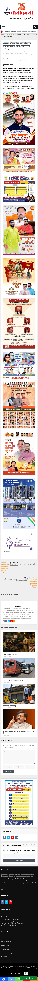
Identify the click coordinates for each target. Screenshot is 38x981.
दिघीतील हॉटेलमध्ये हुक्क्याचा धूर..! (10, 654)
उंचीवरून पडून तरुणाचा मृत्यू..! (10, 706)
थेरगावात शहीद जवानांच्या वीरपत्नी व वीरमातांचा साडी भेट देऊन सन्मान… (22, 565)
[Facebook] (4, 93)
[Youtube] (12, 93)
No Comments (28, 53)
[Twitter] (7, 93)
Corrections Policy (6, 949)
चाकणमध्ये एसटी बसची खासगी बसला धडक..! (13, 680)
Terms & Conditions (6, 941)
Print (28, 55)
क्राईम (5, 53)
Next (24, 577)
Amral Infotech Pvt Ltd (24, 968)
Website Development (8, 968)
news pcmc (11, 52)
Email (33, 55)
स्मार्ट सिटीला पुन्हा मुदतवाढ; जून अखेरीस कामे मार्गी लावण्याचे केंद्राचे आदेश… (15, 580)
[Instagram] (15, 93)
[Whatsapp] (10, 93)
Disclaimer (3, 938)
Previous (15, 562)
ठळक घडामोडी (10, 53)
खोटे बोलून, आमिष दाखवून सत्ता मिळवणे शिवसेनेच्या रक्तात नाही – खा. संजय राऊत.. (18, 732)
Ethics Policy (4, 956)
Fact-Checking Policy (6, 953)
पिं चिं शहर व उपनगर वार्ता (19, 53)
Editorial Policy (5, 945)
